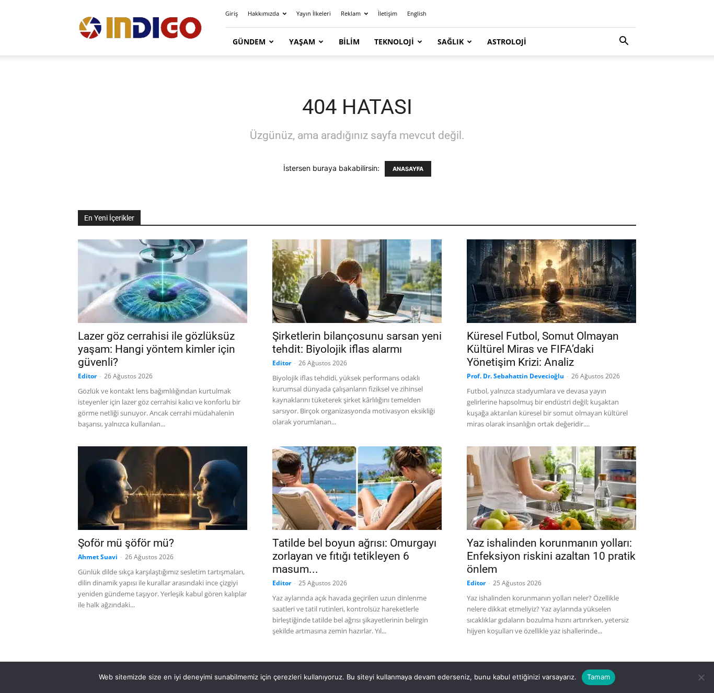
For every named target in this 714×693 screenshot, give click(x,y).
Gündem (249, 42)
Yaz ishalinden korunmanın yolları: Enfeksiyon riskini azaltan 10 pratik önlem (551, 556)
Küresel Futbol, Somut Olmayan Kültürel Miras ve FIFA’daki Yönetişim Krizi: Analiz (543, 349)
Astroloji (506, 42)
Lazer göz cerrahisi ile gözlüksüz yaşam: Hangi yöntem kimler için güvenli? (156, 349)
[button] (623, 42)
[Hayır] (701, 677)
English (417, 13)
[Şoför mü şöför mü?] (162, 488)
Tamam (598, 677)
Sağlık (450, 42)
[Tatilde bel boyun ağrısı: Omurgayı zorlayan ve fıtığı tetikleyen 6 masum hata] (357, 488)
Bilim (349, 42)
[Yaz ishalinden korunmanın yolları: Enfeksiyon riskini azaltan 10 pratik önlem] (551, 488)
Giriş (231, 13)
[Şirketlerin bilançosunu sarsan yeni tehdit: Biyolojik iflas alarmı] (357, 281)
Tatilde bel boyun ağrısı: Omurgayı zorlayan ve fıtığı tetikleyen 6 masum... (354, 556)
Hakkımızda (263, 13)
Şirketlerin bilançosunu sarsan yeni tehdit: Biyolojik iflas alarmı (357, 342)
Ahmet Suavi (98, 556)
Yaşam (302, 42)
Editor (87, 376)
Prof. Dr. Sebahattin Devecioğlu (515, 376)
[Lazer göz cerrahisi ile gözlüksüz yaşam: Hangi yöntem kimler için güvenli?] (162, 281)
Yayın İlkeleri (313, 13)
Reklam (351, 13)
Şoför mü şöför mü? (126, 543)
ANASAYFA (408, 168)
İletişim (387, 13)
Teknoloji (394, 42)
